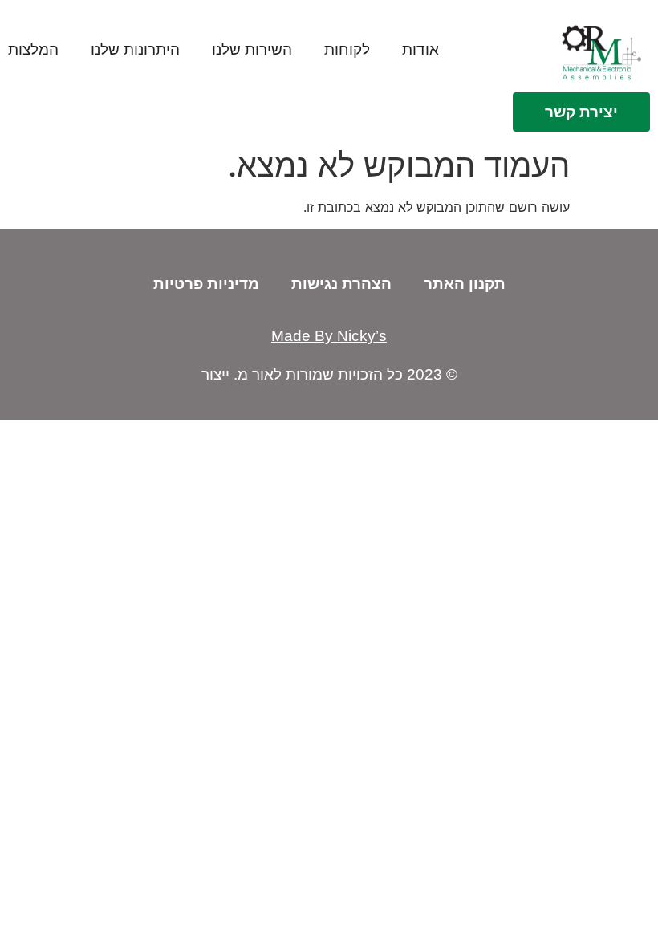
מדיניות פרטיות (206, 283)
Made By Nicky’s (329, 335)
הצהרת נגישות (341, 283)
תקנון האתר (465, 283)
